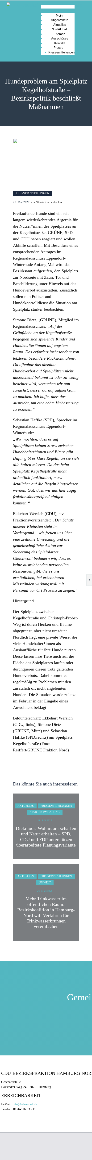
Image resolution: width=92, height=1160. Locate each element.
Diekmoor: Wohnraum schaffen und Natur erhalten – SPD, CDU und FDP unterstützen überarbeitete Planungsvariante (46, 836)
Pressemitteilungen (61, 52)
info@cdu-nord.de (25, 1104)
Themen (59, 34)
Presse (58, 47)
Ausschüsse (59, 38)
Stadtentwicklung (45, 812)
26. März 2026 (45, 891)
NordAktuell (59, 29)
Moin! (59, 15)
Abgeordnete (59, 20)
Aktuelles (59, 24)
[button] (58, 7)
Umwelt (45, 882)
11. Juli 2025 (45, 820)
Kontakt (59, 43)
